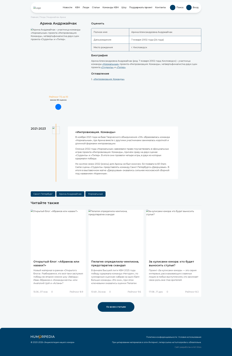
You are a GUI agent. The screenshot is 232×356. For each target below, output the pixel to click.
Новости (67, 7)
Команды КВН (110, 7)
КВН (77, 7)
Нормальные (95, 194)
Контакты (160, 7)
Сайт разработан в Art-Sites (187, 347)
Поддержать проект (140, 7)
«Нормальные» (110, 64)
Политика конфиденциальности (161, 337)
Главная (34, 17)
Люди (86, 7)
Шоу (123, 7)
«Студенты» (107, 67)
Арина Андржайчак (70, 194)
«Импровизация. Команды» (109, 79)
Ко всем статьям (116, 307)
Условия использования (189, 337)
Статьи (96, 7)
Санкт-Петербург (43, 194)
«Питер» (121, 67)
